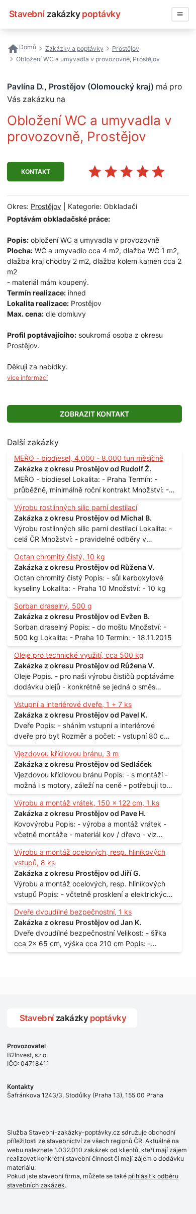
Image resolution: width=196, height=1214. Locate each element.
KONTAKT (35, 171)
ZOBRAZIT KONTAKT (94, 414)
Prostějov (46, 206)
